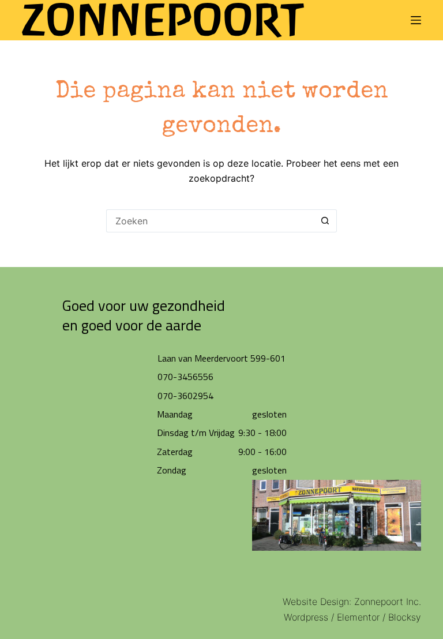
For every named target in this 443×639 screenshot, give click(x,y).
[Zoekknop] (325, 220)
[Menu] (416, 20)
